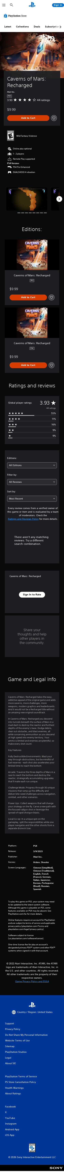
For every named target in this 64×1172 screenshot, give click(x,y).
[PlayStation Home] (32, 5)
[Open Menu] (4, 5)
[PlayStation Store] (16, 15)
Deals (37, 26)
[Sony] (56, 1170)
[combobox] (32, 465)
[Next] (59, 199)
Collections (22, 26)
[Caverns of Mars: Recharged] (26, 199)
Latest (7, 26)
